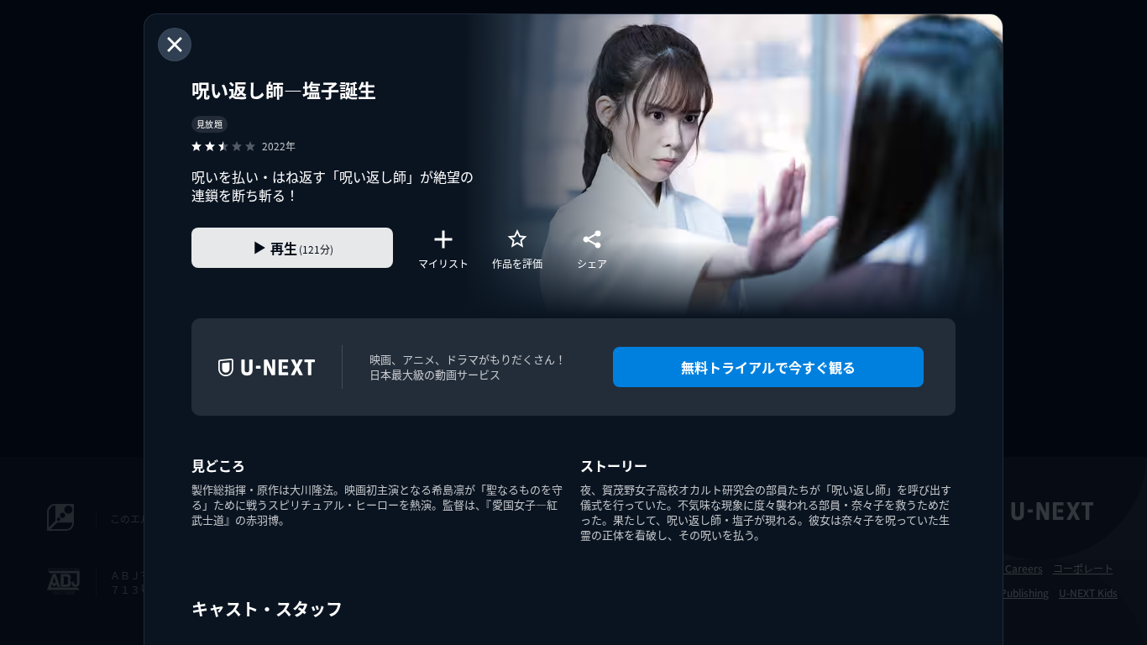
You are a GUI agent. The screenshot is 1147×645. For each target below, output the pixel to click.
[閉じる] (174, 44)
